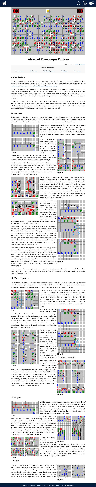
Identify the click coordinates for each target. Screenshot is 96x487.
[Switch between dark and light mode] (78, 3)
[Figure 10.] (71, 428)
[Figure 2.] (71, 155)
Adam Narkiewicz (80, 64)
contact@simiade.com (36, 485)
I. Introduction (20, 71)
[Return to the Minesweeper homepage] (4, 3)
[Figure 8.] (71, 376)
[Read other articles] (85, 3)
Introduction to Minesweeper (19, 86)
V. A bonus (77, 71)
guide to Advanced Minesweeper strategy (45, 86)
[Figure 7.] (24, 347)
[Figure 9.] (24, 407)
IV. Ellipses (64, 71)
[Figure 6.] (71, 331)
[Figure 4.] (71, 230)
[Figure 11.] (24, 446)
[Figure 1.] (24, 137)
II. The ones (33, 71)
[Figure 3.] (24, 196)
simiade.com (58, 485)
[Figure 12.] (71, 471)
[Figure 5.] (24, 299)
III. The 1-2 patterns (49, 71)
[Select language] (91, 3)
